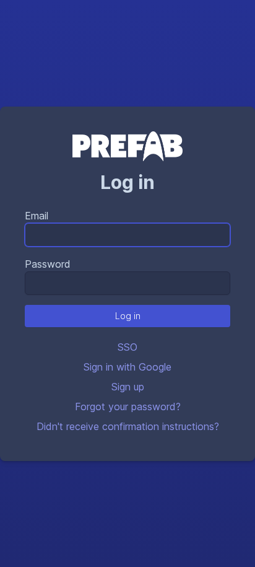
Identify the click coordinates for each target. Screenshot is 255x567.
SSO (127, 347)
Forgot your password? (128, 406)
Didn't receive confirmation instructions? (128, 426)
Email (36, 215)
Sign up (127, 386)
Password (48, 264)
